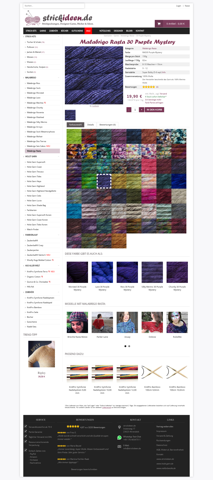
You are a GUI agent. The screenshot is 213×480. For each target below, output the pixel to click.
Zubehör (29, 292)
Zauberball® (32, 240)
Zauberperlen (33, 250)
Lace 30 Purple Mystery (102, 288)
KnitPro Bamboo (34, 307)
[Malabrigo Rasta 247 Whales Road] (178, 172)
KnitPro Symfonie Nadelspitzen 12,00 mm (127, 390)
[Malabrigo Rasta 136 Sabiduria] (118, 142)
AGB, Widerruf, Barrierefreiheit (170, 450)
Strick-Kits (31, 31)
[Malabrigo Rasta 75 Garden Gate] (178, 217)
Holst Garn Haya (34, 181)
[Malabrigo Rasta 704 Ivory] (118, 217)
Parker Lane (102, 337)
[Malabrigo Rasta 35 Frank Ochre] (118, 187)
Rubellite (177, 337)
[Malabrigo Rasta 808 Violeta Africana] (89, 232)
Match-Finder (33, 229)
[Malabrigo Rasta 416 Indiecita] (74, 202)
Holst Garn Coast (34, 167)
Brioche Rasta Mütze (77, 337)
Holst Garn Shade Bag (36, 205)
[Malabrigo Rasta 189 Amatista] (74, 172)
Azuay (127, 337)
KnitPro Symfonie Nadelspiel (39, 302)
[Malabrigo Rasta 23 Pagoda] (163, 172)
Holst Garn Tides (34, 176)
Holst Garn (31, 156)
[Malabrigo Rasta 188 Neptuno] (178, 157)
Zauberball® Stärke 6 (38, 255)
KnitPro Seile (32, 312)
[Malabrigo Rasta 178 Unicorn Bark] (133, 157)
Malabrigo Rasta (34, 151)
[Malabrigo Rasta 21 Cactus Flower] (148, 172)
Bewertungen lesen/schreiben (84, 469)
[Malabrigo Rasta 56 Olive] (133, 202)
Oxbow (152, 337)
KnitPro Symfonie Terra (41, 271)
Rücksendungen (163, 440)
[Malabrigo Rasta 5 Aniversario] (104, 202)
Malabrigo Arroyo (34, 127)
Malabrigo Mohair (35, 136)
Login (178, 6)
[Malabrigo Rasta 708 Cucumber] (163, 217)
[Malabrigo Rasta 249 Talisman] (74, 187)
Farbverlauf (31, 235)
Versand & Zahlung (164, 436)
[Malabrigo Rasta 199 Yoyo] (133, 172)
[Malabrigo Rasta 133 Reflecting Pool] (104, 142)
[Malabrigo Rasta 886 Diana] (104, 247)
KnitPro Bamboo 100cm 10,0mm (177, 388)
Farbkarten (32, 210)
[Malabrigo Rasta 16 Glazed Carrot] (148, 142)
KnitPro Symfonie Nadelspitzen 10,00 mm (102, 390)
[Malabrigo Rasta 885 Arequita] (89, 247)
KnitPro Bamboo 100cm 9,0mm (152, 388)
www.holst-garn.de (164, 464)
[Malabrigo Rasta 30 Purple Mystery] (70, 115)
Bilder (129, 31)
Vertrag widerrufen (164, 426)
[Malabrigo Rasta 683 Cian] (74, 217)
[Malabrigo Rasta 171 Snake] (104, 157)
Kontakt (140, 31)
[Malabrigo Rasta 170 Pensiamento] (89, 157)
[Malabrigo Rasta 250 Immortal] (89, 187)
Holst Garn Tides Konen (37, 224)
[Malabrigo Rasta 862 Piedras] (133, 232)
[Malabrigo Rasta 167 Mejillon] (163, 142)
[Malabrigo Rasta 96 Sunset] (118, 247)
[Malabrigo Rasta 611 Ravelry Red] (163, 202)
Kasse (187, 6)
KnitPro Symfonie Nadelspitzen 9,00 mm (77, 390)
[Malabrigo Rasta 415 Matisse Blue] (178, 187)
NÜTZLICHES (105, 31)
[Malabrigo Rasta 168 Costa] (178, 142)
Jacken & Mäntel (35, 52)
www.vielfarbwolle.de (165, 468)
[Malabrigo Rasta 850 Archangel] (118, 232)
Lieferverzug (106, 407)
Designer (118, 31)
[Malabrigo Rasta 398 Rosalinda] (148, 187)
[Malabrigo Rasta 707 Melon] (148, 217)
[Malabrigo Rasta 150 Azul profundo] (133, 142)
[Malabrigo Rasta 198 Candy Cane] (118, 172)
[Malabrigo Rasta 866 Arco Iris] (163, 232)
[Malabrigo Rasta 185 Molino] (163, 157)
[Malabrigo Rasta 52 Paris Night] (118, 202)
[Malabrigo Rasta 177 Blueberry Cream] (118, 157)
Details (90, 124)
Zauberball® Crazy (35, 245)
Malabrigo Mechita (35, 103)
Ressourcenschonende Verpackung (39, 443)
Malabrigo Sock (33, 88)
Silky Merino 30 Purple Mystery (152, 288)
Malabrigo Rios (33, 83)
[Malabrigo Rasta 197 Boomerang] (104, 172)
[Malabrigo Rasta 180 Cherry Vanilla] (148, 157)
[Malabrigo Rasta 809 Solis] (104, 232)
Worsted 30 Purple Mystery (77, 288)
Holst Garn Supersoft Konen (39, 215)
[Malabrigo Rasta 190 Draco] (89, 172)
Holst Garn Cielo (34, 196)
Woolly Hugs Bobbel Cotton (39, 260)
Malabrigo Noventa (35, 112)
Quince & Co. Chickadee (37, 282)
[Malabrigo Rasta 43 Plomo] (89, 202)
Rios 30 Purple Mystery (127, 288)
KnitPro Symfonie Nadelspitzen (40, 298)
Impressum (161, 431)
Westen (31, 62)
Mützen (32, 57)
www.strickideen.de (165, 459)
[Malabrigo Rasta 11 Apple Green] (74, 142)
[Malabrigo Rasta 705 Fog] (133, 217)
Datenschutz (161, 445)
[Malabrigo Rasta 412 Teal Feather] (163, 187)
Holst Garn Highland (36, 186)
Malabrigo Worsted (35, 93)
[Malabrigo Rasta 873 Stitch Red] (178, 232)
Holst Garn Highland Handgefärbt (41, 191)
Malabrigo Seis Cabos (38, 146)
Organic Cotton (33, 277)
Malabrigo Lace (33, 98)
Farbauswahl (75, 124)
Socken (31, 72)
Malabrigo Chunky (35, 108)
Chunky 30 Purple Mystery (177, 288)
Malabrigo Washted (35, 117)
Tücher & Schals (35, 42)
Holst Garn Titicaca (35, 172)
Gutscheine (32, 322)
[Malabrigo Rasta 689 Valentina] (89, 217)
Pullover (32, 47)
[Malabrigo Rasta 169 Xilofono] (74, 157)
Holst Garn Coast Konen (37, 220)
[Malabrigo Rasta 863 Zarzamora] (148, 232)
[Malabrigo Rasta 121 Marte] (89, 142)
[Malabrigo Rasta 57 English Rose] (148, 202)
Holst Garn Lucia (34, 200)
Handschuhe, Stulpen (37, 67)
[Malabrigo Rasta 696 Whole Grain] (104, 217)
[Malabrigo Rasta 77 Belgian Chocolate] (74, 232)
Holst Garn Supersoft (36, 162)
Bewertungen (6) (108, 124)
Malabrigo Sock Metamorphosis (41, 132)
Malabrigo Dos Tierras (36, 141)
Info (164, 72)
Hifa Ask (30, 287)
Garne (43, 31)
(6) (157, 87)
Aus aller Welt (32, 265)
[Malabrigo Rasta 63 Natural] (178, 202)
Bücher (30, 317)
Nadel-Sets (31, 327)
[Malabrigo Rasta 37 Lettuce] (133, 187)
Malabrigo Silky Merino (37, 122)
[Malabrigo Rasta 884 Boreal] (74, 247)
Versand (163, 94)
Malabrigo (30, 77)
